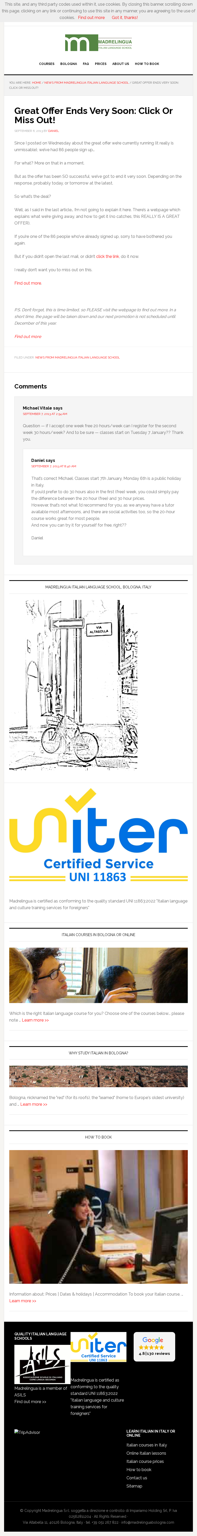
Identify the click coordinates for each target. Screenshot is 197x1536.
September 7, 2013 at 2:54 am (45, 414)
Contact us (136, 1477)
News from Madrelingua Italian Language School (77, 357)
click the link (107, 256)
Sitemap (134, 1486)
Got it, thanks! (124, 17)
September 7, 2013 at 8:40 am (53, 466)
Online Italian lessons (146, 1453)
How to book (138, 1469)
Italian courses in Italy (146, 1445)
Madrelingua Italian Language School (98, 42)
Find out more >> (30, 1401)
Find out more (27, 283)
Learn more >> (35, 1020)
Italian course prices (145, 1461)
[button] (154, 1347)
